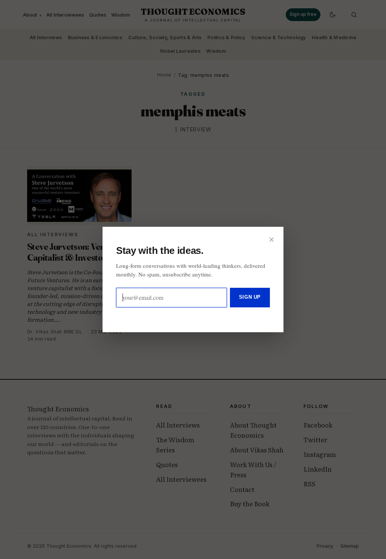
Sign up (250, 297)
